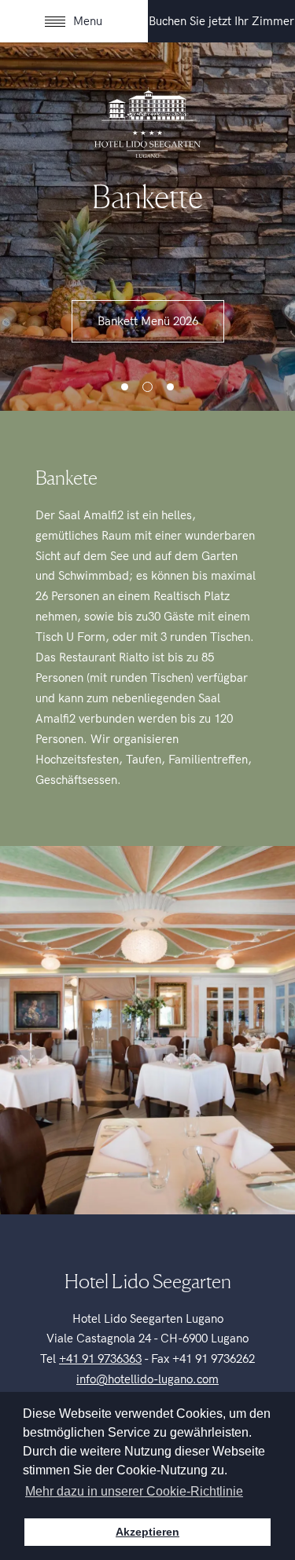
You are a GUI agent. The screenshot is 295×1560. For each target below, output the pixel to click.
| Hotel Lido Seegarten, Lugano (147, 122)
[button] (124, 386)
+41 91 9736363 (100, 1359)
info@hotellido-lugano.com (147, 1379)
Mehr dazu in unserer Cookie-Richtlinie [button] (134, 1491)
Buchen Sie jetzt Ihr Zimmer (221, 21)
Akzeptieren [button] (147, 1531)
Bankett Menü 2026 (148, 321)
